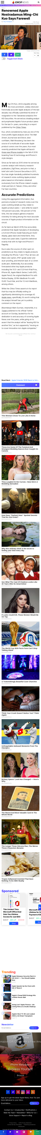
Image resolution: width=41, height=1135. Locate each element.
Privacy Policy (13, 1123)
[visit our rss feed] (33, 1092)
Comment (26, 385)
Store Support (14, 1115)
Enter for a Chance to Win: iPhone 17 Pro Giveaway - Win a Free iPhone (20, 5)
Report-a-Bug (27, 1115)
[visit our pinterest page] (18, 1092)
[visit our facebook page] (8, 1092)
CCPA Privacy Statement (25, 1123)
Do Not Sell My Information (14, 1124)
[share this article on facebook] (4, 55)
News (3, 8)
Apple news (6, 297)
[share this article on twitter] (11, 55)
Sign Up (34, 1028)
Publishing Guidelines (30, 1124)
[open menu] (2, 2)
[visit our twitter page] (13, 1092)
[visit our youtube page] (28, 1092)
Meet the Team (9, 1113)
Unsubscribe (19, 1110)
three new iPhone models (12, 152)
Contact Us (8, 1110)
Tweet (4, 311)
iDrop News (15, 1129)
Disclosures (21, 1126)
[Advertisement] (20, 81)
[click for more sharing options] (18, 55)
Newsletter (21, 1113)
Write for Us (31, 1113)
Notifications (31, 1110)
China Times (21, 127)
